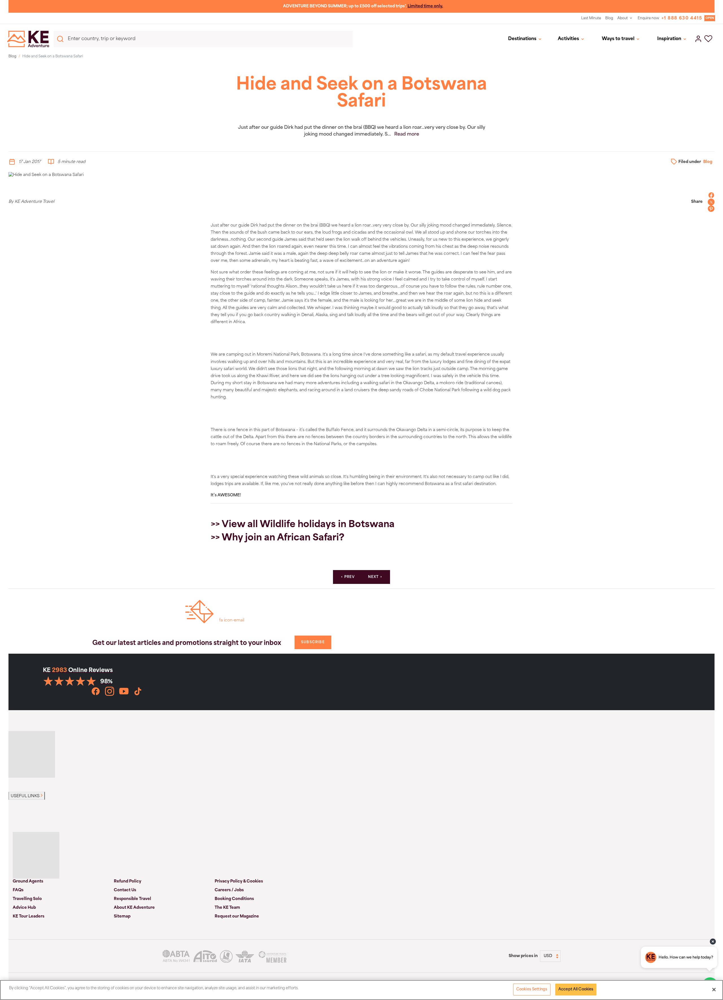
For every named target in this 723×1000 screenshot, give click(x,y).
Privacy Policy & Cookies (239, 881)
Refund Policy (127, 881)
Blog (609, 18)
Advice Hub (24, 908)
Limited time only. (425, 6)
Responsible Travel (132, 899)
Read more (406, 134)
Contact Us (125, 890)
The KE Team (227, 908)
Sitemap (122, 916)
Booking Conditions (234, 899)
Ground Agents (28, 881)
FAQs (18, 890)
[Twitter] (710, 202)
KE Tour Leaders (28, 916)
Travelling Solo (27, 899)
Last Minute (591, 18)
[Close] (714, 989)
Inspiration (669, 39)
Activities (568, 39)
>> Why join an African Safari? (277, 538)
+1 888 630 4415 (681, 18)
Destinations (522, 39)
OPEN (709, 18)
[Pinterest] (710, 208)
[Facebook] (710, 195)
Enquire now (648, 18)
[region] (361, 990)
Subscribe (313, 642)
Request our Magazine (237, 916)
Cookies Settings (531, 989)
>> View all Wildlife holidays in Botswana (303, 524)
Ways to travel (618, 39)
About (622, 18)
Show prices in (523, 956)
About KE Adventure (134, 908)
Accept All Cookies (575, 989)
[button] (708, 39)
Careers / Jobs (229, 890)
